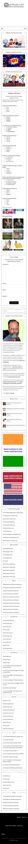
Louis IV (8, 170)
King (13, 366)
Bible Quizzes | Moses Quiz (9, 576)
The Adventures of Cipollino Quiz (10, 515)
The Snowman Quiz (7, 531)
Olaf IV (8, 192)
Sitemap (3, 834)
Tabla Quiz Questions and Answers (10, 609)
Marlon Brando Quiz (7, 623)
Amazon (7, 393)
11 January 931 (9, 157)
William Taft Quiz (7, 722)
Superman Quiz (6, 645)
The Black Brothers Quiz (8, 528)
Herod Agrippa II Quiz (8, 551)
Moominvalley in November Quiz (10, 540)
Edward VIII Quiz (6, 700)
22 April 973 (9, 158)
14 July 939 (8, 160)
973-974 (8, 141)
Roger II (8, 191)
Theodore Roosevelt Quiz (9, 710)
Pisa (7, 202)
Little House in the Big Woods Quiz (11, 537)
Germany (8, 118)
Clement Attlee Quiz (7, 706)
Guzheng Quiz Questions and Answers (11, 603)
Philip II (8, 168)
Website (4, 296)
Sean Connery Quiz (7, 626)
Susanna (9, 128)
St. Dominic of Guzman (11, 182)
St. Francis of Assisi (10, 184)
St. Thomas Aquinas (10, 131)
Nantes (8, 110)
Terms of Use (20, 825)
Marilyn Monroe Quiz (8, 632)
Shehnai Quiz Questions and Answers (11, 597)
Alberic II (8, 190)
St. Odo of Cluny (9, 180)
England (8, 117)
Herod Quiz (5, 561)
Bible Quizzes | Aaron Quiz (9, 573)
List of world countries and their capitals (12, 742)
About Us (19, 817)
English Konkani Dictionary (14, 376)
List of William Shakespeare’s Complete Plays (13, 512)
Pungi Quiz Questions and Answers (11, 590)
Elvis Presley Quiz (7, 639)
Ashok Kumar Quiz (7, 656)
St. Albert (8, 130)
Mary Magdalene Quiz (8, 548)
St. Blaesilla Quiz (6, 775)
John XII (8, 150)
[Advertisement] (14, 18)
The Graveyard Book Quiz (9, 522)
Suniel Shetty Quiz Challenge (9, 687)
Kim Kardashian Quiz (7, 648)
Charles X (8, 171)
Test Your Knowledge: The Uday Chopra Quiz (13, 680)
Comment (5, 264)
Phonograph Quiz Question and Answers (12, 587)
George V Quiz (6, 725)
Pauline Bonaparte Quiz (8, 703)
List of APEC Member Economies (10, 756)
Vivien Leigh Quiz (7, 642)
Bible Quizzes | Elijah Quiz (9, 564)
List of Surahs (6, 788)
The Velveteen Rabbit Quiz (9, 525)
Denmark (8, 120)
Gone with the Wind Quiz (8, 620)
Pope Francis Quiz (7, 785)
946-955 (8, 140)
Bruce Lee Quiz (6, 629)
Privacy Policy (8, 825)
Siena (7, 108)
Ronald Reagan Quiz (7, 636)
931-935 (8, 137)
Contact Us (24, 817)
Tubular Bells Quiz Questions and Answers (12, 584)
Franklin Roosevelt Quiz (8, 713)
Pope (16, 366)
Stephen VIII (9, 148)
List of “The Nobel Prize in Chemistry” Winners (13, 753)
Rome (7, 107)
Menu (25, 28)
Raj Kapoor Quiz (6, 659)
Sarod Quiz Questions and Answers (11, 593)
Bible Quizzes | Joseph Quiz (9, 567)
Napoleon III (9, 172)
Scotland (8, 121)
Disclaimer (14, 825)
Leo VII (8, 151)
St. (8, 128)
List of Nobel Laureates (8, 739)
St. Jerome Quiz (6, 779)
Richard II (8, 194)
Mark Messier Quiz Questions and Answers (16, 425)
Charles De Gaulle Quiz (8, 716)
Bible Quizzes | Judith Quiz (9, 570)
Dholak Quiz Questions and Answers (11, 612)
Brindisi (8, 111)
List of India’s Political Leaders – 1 (10, 750)
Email (4, 289)
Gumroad (12, 393)
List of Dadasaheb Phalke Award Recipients (12, 767)
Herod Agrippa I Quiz (7, 554)
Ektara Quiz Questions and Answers (11, 600)
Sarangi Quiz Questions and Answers (11, 606)
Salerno (8, 204)
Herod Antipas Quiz (7, 557)
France (4, 167)
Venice (7, 200)
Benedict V (8, 147)
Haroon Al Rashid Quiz (8, 719)
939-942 (8, 138)
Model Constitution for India (9, 381)
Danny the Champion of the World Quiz (12, 534)
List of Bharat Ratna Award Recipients (11, 764)
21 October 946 (9, 161)
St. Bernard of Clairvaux (11, 181)
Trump (4, 368)
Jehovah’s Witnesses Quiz (8, 782)
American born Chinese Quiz (9, 518)
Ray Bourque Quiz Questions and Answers (16, 408)
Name (4, 283)
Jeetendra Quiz (6, 662)
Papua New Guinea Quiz (8, 728)
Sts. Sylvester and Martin (11, 127)
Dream (19, 366)
